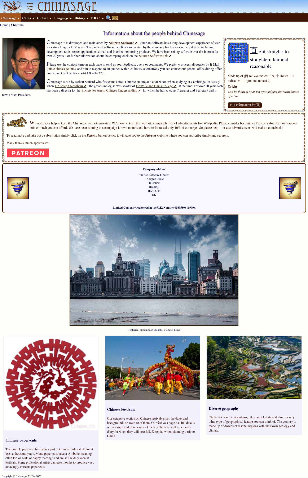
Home (4, 25)
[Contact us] (115, 18)
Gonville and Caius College (156, 86)
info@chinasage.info (61, 68)
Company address (154, 169)
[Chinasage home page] (11, 6)
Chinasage (8, 18)
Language (61, 18)
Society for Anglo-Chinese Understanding (111, 90)
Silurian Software (123, 42)
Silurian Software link (155, 55)
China (26, 18)
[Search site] (108, 18)
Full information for (245, 104)
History (80, 18)
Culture (42, 18)
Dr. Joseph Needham (70, 86)
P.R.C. (96, 18)
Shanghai (158, 330)
